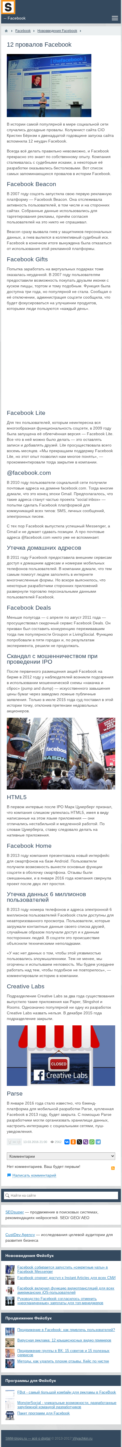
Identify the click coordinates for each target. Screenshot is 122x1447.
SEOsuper (14, 1212)
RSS (113, 1168)
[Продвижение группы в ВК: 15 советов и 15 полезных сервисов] (9, 1353)
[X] (79, 1141)
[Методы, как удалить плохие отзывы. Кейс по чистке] (9, 1363)
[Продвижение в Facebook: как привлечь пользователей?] (9, 1332)
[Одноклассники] (73, 1141)
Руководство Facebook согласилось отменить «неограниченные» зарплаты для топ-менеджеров (60, 1301)
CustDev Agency (20, 1234)
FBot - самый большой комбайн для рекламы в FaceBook (66, 1392)
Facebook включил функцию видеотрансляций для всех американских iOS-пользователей (65, 1290)
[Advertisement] (61, 360)
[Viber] (85, 1141)
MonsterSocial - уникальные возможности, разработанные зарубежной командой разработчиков (66, 1405)
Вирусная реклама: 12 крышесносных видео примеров (64, 1340)
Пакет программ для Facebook (43, 1413)
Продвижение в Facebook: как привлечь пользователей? (66, 1330)
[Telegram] (98, 1141)
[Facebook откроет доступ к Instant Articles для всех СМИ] (9, 1280)
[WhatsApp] (91, 1141)
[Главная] (6, 30)
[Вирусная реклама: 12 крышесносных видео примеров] (9, 1342)
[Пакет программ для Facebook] (9, 1415)
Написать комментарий (34, 1175)
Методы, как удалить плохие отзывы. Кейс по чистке (63, 1361)
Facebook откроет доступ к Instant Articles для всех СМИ (66, 1278)
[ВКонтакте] (67, 1141)
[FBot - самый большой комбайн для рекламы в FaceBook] (9, 1394)
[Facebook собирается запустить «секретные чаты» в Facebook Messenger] (9, 1269)
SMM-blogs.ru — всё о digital (28, 1438)
